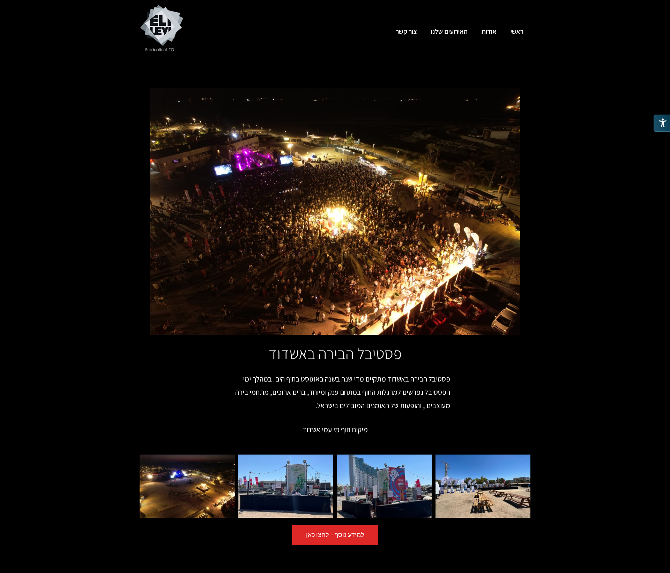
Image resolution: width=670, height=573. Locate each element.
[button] (335, 535)
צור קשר (406, 31)
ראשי (517, 31)
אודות (489, 31)
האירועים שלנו (449, 31)
